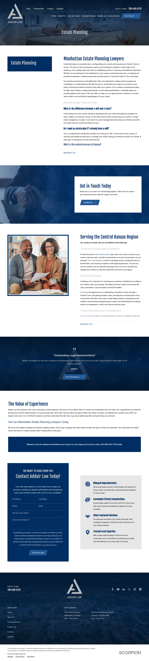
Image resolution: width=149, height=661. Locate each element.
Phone (14, 506)
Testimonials (38, 9)
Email (41, 506)
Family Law (11, 627)
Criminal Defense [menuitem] (88, 16)
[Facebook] (112, 589)
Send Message (38, 553)
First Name (16, 499)
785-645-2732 (135, 9)
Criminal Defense (13, 622)
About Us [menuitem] (62, 16)
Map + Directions (70, 618)
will (90, 281)
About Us (11, 617)
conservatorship (88, 316)
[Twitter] (129, 589)
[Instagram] (135, 589)
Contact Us (88, 202)
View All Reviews (73, 377)
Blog (28, 9)
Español (60, 9)
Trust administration (95, 260)
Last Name (43, 499)
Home (9, 612)
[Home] (15, 13)
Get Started (129, 16)
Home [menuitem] (54, 16)
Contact (50, 9)
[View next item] (139, 359)
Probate (83, 292)
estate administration (102, 254)
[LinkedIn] (123, 589)
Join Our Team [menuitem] (74, 16)
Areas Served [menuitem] (113, 16)
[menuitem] (10, 656)
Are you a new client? (20, 513)
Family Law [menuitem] (102, 16)
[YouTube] (118, 589)
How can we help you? (21, 520)
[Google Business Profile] (140, 589)
